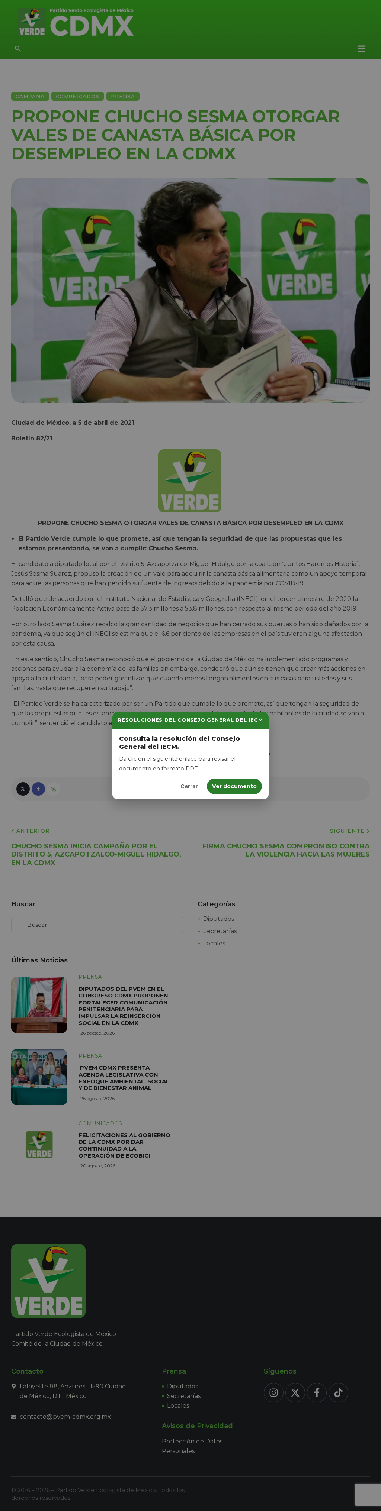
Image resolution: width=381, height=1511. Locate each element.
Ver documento (234, 786)
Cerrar (189, 786)
